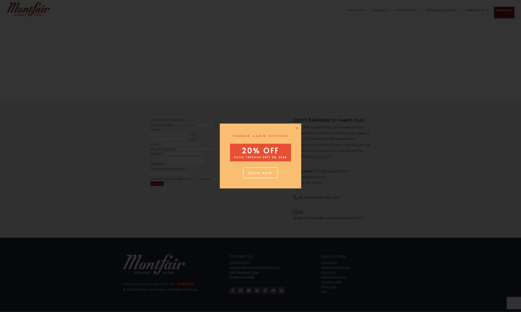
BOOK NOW (260, 173)
